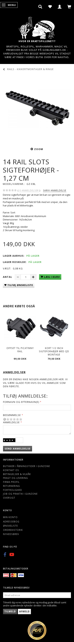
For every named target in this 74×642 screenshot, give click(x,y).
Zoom (38, 149)
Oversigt (9, 497)
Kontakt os (11, 470)
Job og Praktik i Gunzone (20, 493)
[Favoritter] (50, 6)
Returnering (11, 485)
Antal (8, 277)
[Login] (59, 6)
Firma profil (11, 481)
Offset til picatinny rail (20, 350)
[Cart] (69, 6)
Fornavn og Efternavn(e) (21, 402)
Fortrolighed (12, 489)
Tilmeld (10, 611)
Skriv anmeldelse (54, 190)
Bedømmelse (12, 415)
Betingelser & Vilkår (17, 474)
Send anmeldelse (18, 448)
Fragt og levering (15, 477)
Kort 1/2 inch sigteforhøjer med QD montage (54, 351)
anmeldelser (29, 190)
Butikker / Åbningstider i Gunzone (26, 466)
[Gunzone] (37, 26)
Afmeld (24, 611)
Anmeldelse (11, 422)
